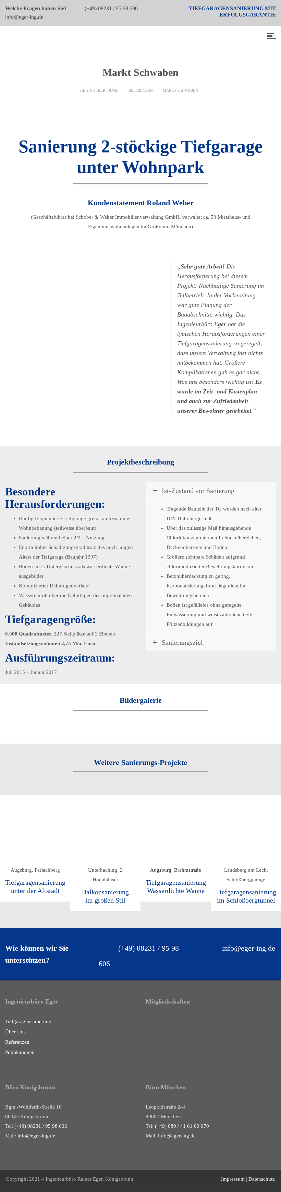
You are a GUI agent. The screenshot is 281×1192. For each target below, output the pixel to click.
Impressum (233, 1179)
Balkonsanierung (105, 892)
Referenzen (141, 90)
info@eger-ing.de (24, 17)
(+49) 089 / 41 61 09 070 (182, 1126)
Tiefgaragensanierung (28, 1021)
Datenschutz (261, 1179)
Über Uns (15, 1031)
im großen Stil (105, 900)
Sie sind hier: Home (99, 90)
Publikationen (20, 1052)
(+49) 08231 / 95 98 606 (112, 8)
